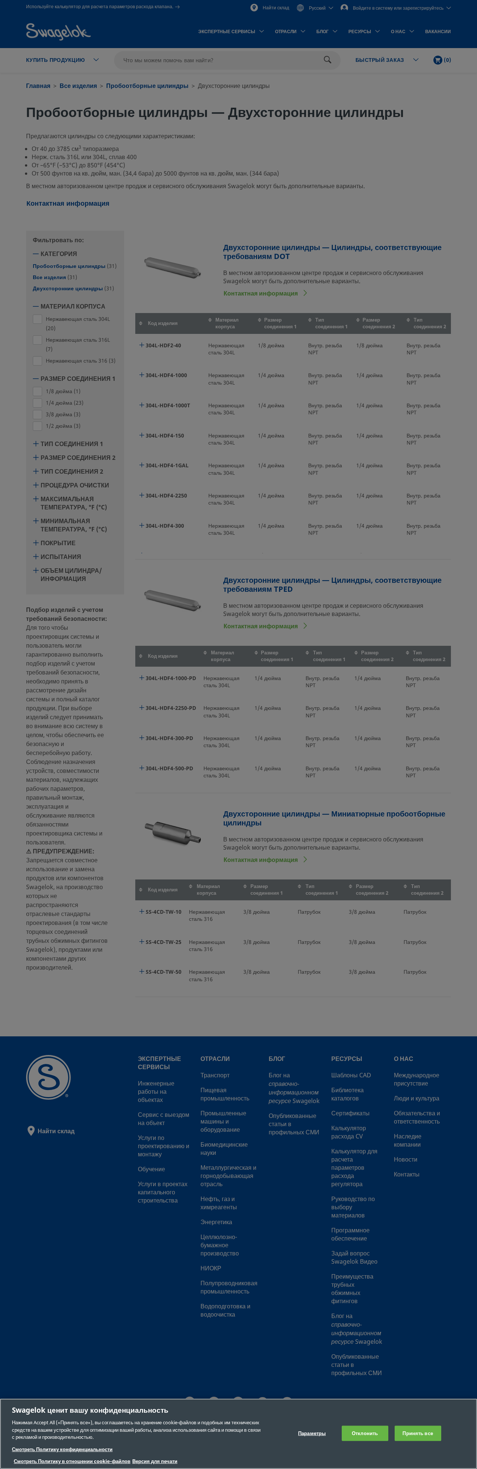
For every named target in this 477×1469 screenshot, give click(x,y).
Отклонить (365, 1433)
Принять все (417, 1433)
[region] (238, 1434)
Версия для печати (154, 1461)
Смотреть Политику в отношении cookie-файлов (72, 1461)
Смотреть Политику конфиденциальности (62, 1449)
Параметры (312, 1433)
